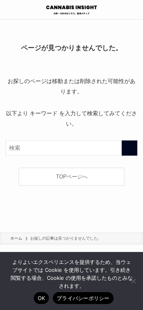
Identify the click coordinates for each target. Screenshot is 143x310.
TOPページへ (71, 177)
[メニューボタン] (9, 9)
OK (41, 298)
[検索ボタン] (133, 9)
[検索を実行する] (129, 148)
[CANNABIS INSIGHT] (71, 9)
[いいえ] (133, 281)
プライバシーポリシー (83, 298)
